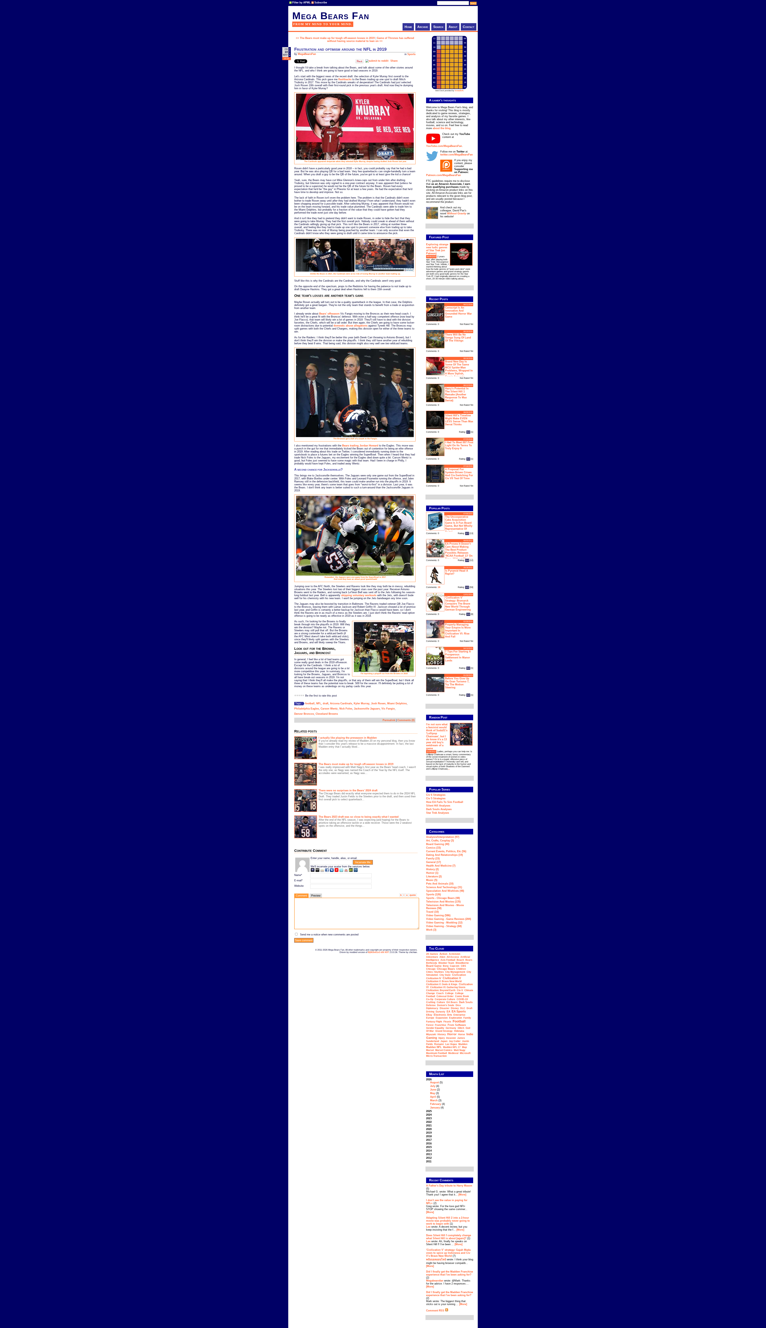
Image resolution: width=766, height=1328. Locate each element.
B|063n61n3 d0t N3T (378, 952)
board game (433, 965)
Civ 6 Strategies (435, 794)
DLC (462, 1008)
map (464, 1047)
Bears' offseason (329, 313)
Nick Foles (345, 708)
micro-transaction (436, 1056)
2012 (429, 1157)
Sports (411, 54)
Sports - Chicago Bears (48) (443, 898)
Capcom (454, 966)
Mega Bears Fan (330, 15)
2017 (429, 1139)
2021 (429, 1125)
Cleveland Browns (327, 713)
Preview (315, 895)
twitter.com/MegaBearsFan (456, 154)
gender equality (435, 1028)
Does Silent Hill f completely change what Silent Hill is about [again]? (448, 1237)
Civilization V (452, 978)
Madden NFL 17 (452, 1047)
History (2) (432, 869)
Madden (462, 1044)
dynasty (440, 1011)
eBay (429, 1014)
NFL (318, 703)
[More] (462, 1194)
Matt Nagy (459, 1050)
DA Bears (452, 1002)
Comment (301, 895)
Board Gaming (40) (437, 844)
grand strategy (444, 1031)
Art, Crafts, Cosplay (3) (440, 840)
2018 (429, 1136)
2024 (429, 1114)
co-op (429, 999)
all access (453, 957)
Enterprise (459, 1014)
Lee (428, 1226)
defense (431, 1005)
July (432, 1086)
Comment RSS (435, 1310)
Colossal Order (445, 996)
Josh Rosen (378, 703)
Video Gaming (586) (438, 915)
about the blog (442, 128)
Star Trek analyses (437, 812)
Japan (443, 1041)
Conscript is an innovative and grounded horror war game (458, 312)
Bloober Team (446, 963)
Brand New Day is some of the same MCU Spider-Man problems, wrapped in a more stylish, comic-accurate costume (449, 368)
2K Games (432, 954)
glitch (461, 1028)
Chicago (430, 969)
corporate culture (445, 999)
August (434, 1082)
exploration (455, 1017)
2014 (429, 1150)
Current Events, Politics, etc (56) (446, 851)
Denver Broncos (304, 713)
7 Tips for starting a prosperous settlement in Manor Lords (458, 656)
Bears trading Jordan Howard (360, 445)
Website (299, 885)
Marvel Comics (443, 1050)
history (441, 1034)
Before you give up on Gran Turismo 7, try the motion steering (457, 683)
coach (440, 993)
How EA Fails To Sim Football (444, 802)
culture (441, 1002)
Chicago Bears (446, 968)
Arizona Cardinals (341, 703)
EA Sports (459, 1011)
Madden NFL (434, 1047)
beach (460, 960)
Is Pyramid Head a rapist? (456, 572)
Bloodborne (462, 963)
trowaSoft (459, 91)
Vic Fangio (388, 708)
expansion (442, 1017)
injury (441, 1038)
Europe (430, 1017)
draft (325, 703)
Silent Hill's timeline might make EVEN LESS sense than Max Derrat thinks (459, 420)
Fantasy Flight (434, 1021)
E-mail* (298, 880)
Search (438, 27)
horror (452, 1034)
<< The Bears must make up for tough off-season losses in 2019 (335, 38)
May (432, 1093)
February (435, 1103)
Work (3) (431, 929)
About (453, 27)
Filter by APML (301, 2)
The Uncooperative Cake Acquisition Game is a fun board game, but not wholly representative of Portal (458, 524)
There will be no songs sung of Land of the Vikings (458, 337)
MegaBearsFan (307, 54)
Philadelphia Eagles (306, 708)
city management (455, 972)
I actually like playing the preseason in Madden (348, 737)
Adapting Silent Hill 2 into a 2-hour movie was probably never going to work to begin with (448, 1220)
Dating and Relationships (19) (444, 854)
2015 (429, 1147)
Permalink (389, 720)
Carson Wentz (329, 708)
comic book (462, 996)
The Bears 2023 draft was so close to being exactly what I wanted (359, 816)
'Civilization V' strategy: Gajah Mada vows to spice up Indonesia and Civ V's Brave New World (448, 1252)
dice (458, 1005)
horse (461, 1034)
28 (439, 587)
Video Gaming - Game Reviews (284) (448, 918)
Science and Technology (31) (444, 887)
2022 (429, 1121)
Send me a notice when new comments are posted (329, 934)
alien (442, 957)
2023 (429, 1118)
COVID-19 (462, 999)
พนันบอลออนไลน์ (436, 1259)
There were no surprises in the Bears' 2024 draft (348, 790)
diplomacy (432, 1008)
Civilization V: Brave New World (444, 981)
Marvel (430, 1050)
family (467, 1017)
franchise (440, 1025)
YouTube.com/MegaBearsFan (444, 145)
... (464, 278)
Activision (454, 954)
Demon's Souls (445, 1005)
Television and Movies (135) (443, 901)
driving (430, 1011)
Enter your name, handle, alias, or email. (334, 858)
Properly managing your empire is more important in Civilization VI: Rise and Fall (458, 630)
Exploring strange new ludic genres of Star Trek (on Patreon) (437, 249)
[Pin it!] (359, 62)
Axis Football (447, 960)
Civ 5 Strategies (435, 798)
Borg (445, 966)
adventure (432, 957)
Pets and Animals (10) (439, 883)
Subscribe (320, 2)
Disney (455, 1008)
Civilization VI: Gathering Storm (447, 987)
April (433, 1096)
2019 (429, 1132)
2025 (429, 1111)
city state (445, 975)
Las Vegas (451, 1044)
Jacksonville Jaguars (367, 708)
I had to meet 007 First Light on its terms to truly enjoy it (459, 445)
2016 (429, 1143)
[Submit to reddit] (376, 60)
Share (394, 60)
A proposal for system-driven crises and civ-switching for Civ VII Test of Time (459, 474)
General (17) (433, 862)
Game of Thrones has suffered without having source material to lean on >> (370, 40)
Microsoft (465, 1053)
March (434, 1100)
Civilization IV (433, 978)
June (433, 1089)
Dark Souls (466, 1002)
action (443, 953)
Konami (439, 1044)
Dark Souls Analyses (439, 809)
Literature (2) (434, 876)
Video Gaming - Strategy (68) (444, 926)
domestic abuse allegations (350, 325)
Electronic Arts (443, 1014)
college (449, 993)
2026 (435, 1093)
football (310, 703)
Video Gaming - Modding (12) (444, 922)
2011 (428, 1161)
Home (408, 27)
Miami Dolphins (397, 703)
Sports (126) (433, 894)
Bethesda (431, 963)
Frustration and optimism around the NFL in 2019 (340, 49)
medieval (453, 1053)
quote (413, 895)
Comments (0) (406, 720)
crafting (430, 1002)
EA (448, 1011)
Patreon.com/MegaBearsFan (443, 175)
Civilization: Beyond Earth (440, 990)
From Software (457, 1024)
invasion (451, 1038)
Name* (298, 875)
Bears (468, 960)
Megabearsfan (434, 1280)
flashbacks (344, 79)
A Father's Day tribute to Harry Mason (449, 1185)
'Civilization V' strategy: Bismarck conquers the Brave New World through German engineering (458, 603)
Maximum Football (436, 1053)
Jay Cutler (455, 1041)
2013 (429, 1154)
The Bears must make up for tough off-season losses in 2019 (356, 764)
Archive (422, 27)
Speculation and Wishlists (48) (445, 890)
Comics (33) (433, 847)
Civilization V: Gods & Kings (441, 984)
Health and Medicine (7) (440, 865)
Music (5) (431, 880)
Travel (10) (432, 911)
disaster (444, 1008)
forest (429, 1025)
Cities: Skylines (435, 972)
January (435, 1107)
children (461, 969)
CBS (463, 966)
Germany (451, 1028)
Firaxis (447, 1021)
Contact (468, 27)
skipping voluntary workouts (358, 595)
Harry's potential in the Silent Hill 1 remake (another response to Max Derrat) (457, 394)
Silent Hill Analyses (438, 805)
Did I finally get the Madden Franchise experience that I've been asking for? (449, 1273)
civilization (459, 974)
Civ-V (460, 990)
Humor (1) (432, 872)
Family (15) (433, 858)
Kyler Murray (361, 703)
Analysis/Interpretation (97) (442, 836)
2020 (429, 1129)
